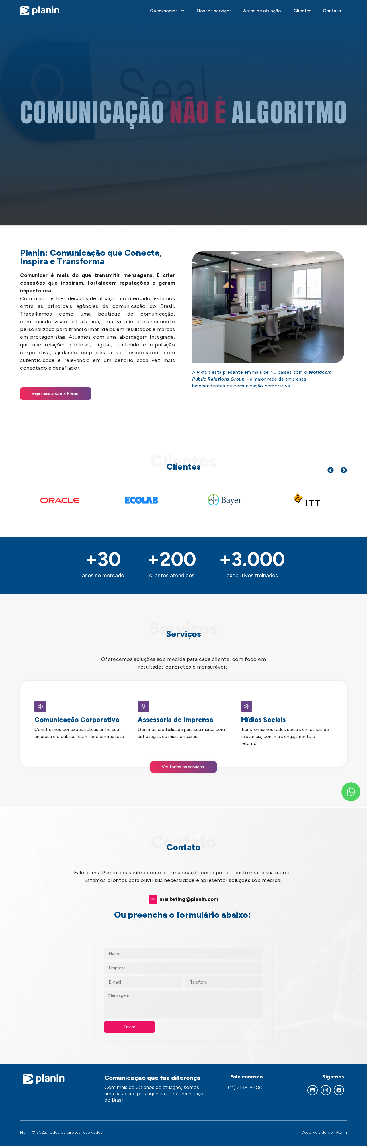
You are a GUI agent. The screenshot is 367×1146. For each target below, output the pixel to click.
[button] (330, 470)
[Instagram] (326, 1090)
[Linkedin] (312, 1090)
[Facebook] (339, 1090)
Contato (332, 10)
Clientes (302, 10)
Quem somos (164, 10)
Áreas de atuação (262, 10)
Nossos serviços (214, 10)
